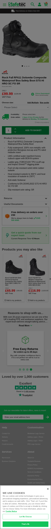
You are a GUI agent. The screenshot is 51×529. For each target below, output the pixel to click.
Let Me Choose (25, 517)
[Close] (48, 489)
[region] (25, 507)
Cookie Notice (11, 511)
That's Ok (25, 524)
